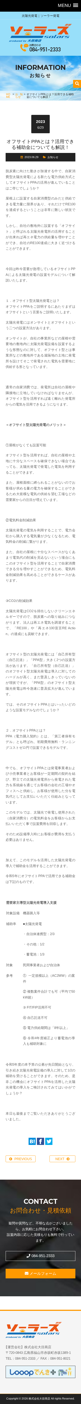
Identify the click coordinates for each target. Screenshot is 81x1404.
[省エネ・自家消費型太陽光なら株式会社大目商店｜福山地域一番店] (40, 33)
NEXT (59, 1159)
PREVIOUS (23, 1159)
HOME (8, 96)
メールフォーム (42, 1273)
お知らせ (18, 96)
